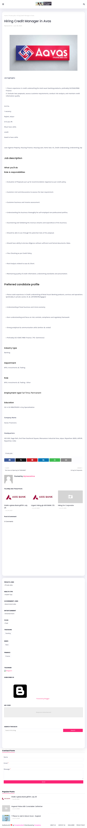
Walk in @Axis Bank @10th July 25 (15, 506)
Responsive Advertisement (43, 712)
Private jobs (12, 15)
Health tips (8, 594)
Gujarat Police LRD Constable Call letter (27, 806)
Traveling (8, 633)
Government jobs (10, 604)
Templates (37, 825)
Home (6, 15)
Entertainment (9, 613)
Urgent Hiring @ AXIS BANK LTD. (43, 505)
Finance (7, 656)
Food (6, 623)
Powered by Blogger (42, 699)
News (6, 644)
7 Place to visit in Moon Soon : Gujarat (26, 816)
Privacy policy (80, 825)
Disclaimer (71, 825)
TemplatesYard (19, 825)
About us (53, 825)
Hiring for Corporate (66, 505)
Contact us (61, 825)
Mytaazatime (8, 26)
